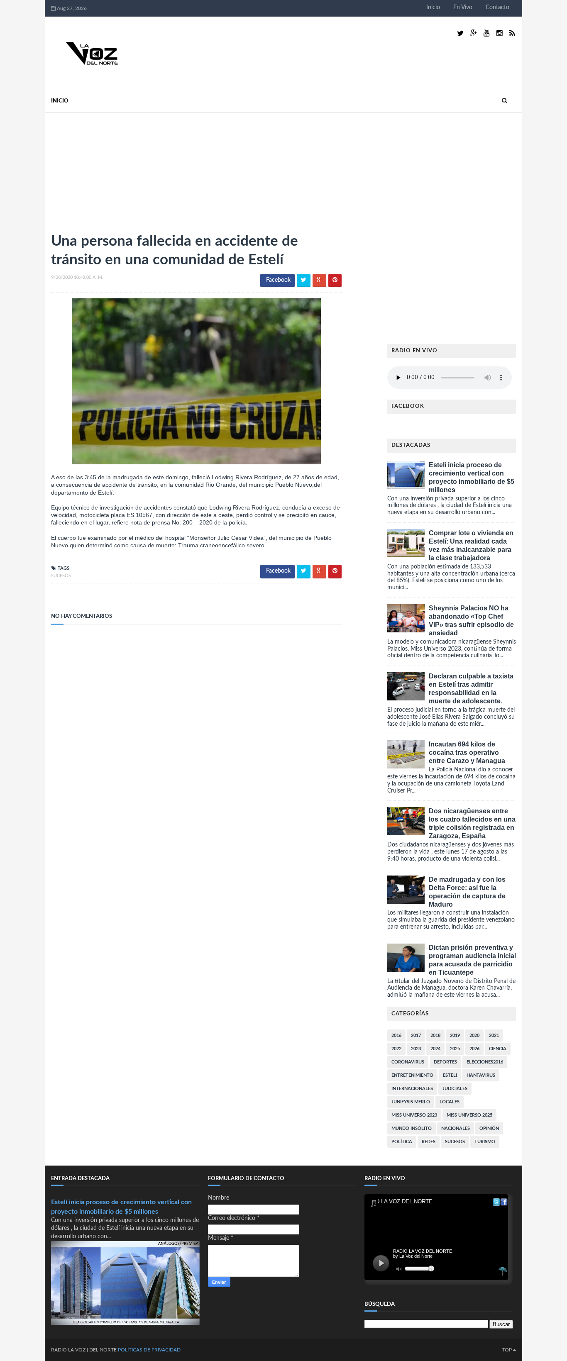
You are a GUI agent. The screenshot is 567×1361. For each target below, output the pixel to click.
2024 (435, 1048)
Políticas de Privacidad (149, 1349)
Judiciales (454, 1088)
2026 (474, 1048)
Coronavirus (407, 1062)
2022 (396, 1048)
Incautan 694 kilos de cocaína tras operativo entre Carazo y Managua (467, 752)
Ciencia (497, 1048)
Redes (428, 1141)
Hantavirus (481, 1075)
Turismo (484, 1141)
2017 (416, 1035)
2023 (416, 1048)
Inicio (433, 7)
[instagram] (499, 33)
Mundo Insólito (411, 1128)
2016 (396, 1035)
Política (401, 1141)
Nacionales (455, 1128)
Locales (449, 1102)
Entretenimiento (412, 1075)
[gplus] (473, 33)
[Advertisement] (113, 169)
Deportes (445, 1062)
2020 (474, 1035)
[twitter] (460, 33)
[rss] (512, 33)
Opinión (489, 1128)
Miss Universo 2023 (414, 1115)
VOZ (80, 1349)
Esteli (450, 1075)
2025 (455, 1048)
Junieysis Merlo (410, 1102)
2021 (494, 1035)
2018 (435, 1035)
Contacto (497, 7)
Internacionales (412, 1088)
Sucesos (61, 575)
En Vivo (462, 7)
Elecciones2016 (485, 1062)
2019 (455, 1035)
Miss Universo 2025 (469, 1115)
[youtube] (486, 33)
